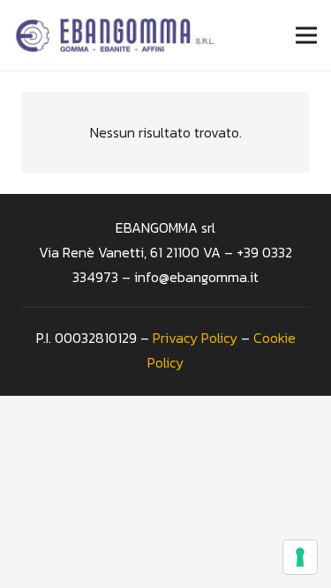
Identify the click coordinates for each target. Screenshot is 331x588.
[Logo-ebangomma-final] (119, 35)
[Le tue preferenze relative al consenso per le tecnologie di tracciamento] (300, 557)
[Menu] (306, 35)
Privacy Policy (195, 337)
